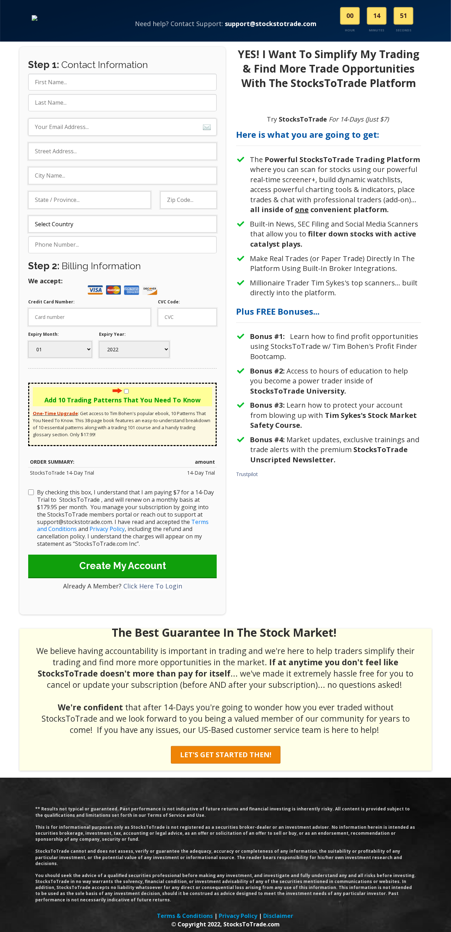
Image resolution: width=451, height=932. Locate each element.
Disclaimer (278, 916)
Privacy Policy (107, 529)
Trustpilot (247, 474)
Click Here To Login (152, 586)
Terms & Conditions (185, 916)
